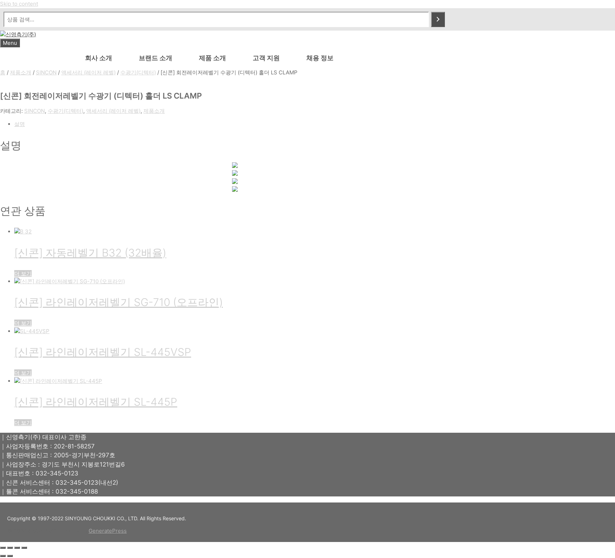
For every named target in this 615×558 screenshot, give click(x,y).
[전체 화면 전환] (10, 548)
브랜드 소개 (155, 58)
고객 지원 (266, 58)
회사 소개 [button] (98, 58)
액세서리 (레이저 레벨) (88, 72)
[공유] (17, 548)
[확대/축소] (3, 548)
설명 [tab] (19, 124)
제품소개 (20, 72)
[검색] (438, 19)
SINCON (46, 72)
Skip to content (19, 3)
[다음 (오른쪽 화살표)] (10, 556)
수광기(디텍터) (138, 72)
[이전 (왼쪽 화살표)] (3, 556)
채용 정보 (319, 58)
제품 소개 (212, 58)
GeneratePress (108, 530)
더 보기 (23, 273)
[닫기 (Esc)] (24, 548)
